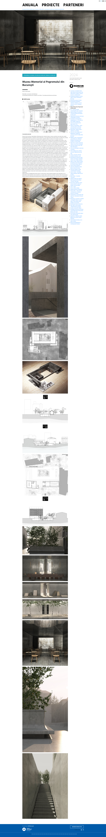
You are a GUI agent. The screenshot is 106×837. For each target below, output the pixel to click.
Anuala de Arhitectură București (28, 9)
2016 (50, 834)
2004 (74, 834)
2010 (61, 834)
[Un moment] (45, 709)
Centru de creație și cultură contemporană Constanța (76, 170)
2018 (46, 834)
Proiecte (51, 5)
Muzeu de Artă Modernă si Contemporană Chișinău (76, 223)
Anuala (30, 5)
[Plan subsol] (45, 339)
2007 (67, 834)
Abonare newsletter (77, 827)
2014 (54, 834)
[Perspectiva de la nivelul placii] (45, 540)
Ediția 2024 (41, 9)
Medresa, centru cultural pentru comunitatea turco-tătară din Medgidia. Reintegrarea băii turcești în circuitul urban (77, 139)
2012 (58, 834)
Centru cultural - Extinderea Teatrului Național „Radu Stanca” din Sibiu (77, 173)
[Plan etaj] (45, 474)
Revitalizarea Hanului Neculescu (77, 204)
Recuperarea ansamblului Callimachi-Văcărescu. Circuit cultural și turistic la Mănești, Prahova (76, 103)
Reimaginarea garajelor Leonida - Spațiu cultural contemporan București (77, 98)
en (101, 1)
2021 (40, 834)
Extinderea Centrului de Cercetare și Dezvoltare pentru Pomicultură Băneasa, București (77, 211)
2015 (52, 834)
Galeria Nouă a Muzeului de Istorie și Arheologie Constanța (77, 117)
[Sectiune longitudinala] (45, 438)
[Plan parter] (45, 117)
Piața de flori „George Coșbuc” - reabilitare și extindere (76, 130)
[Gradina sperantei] (45, 609)
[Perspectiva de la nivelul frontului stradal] (45, 277)
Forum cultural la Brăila (75, 188)
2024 (34, 834)
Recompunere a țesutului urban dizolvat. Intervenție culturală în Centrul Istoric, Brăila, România (77, 159)
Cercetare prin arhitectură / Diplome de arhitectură (54, 9)
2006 (70, 834)
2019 (44, 834)
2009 (63, 834)
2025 (32, 834)
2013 (56, 834)
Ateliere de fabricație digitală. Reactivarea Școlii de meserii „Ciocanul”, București (76, 180)
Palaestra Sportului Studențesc (76, 189)
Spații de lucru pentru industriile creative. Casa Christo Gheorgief (77, 143)
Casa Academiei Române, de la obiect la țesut (76, 220)
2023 (36, 834)
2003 (76, 834)
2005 (72, 834)
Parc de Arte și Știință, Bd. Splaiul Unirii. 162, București (77, 214)
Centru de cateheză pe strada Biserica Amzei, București (76, 167)
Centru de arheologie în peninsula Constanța (77, 148)
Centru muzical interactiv (75, 165)
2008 (65, 834)
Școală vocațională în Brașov (76, 208)
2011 (59, 834)
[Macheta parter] (45, 195)
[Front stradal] (45, 224)
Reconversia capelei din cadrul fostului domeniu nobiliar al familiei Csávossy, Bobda (76, 184)
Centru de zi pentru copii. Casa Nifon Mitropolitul (76, 146)
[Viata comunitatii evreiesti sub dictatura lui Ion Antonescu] (45, 590)
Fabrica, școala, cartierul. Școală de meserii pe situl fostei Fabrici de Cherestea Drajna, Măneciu (77, 163)
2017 (48, 834)
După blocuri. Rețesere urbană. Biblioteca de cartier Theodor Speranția (76, 217)
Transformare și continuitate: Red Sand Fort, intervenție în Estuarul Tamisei (77, 196)
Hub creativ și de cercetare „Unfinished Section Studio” (76, 206)
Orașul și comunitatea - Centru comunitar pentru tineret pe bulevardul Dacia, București (76, 127)
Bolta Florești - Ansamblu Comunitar (75, 176)
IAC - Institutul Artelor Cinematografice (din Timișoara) (77, 110)
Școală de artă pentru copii (76, 156)
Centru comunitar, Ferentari (76, 155)
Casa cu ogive (73, 186)
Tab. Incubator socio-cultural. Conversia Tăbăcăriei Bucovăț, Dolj (76, 152)
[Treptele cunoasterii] (45, 786)
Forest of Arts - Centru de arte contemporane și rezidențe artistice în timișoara (76, 192)
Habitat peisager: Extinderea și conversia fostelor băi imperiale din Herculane (76, 114)
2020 (43, 834)
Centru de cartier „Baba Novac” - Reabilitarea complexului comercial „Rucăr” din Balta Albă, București (77, 134)
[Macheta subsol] (45, 377)
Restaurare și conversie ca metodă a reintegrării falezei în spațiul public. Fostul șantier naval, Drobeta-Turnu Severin (77, 200)
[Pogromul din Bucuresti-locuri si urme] (45, 568)
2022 (39, 834)
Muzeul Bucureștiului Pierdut (76, 100)
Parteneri (73, 5)
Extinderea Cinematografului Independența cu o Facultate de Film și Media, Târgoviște (77, 120)
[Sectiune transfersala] (45, 409)
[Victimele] (45, 643)
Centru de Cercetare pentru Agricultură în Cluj (76, 123)
